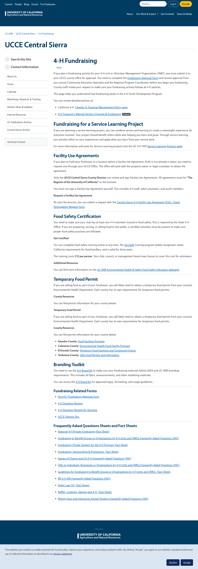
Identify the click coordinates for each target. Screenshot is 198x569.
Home (10, 84)
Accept (186, 562)
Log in (173, 4)
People (18, 4)
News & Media (184, 13)
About (130, 13)
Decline (173, 562)
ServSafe (129, 245)
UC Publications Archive (19, 122)
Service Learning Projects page (164, 146)
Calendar (11, 91)
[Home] (24, 14)
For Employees (47, 4)
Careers (9, 4)
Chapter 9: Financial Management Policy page (101, 107)
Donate (186, 4)
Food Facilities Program (91, 341)
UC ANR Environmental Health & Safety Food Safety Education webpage (138, 269)
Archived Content (16, 142)
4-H (84, 370)
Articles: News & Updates (19, 107)
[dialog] (99, 556)
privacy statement (63, 553)
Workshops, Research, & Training (24, 99)
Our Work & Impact (146, 13)
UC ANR (9, 33)
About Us (12, 76)
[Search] (165, 4)
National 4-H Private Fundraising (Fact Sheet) (83, 431)
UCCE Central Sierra (25, 33)
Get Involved (167, 13)
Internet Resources (16, 114)
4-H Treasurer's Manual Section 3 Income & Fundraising (93, 114)
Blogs (26, 4)
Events (35, 4)
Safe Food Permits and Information (99, 355)
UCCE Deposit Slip (69, 416)
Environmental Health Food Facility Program (105, 346)
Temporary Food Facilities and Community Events (108, 350)
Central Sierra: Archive (18, 129)
